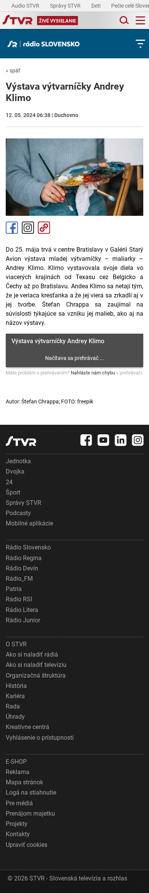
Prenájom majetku (30, 813)
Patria (14, 589)
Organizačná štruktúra (36, 675)
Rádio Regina (24, 558)
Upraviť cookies (26, 844)
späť (13, 70)
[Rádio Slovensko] (45, 43)
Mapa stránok (24, 782)
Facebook (12, 228)
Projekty (17, 823)
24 (9, 482)
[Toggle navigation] (140, 20)
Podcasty (18, 513)
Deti (96, 6)
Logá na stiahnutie (31, 792)
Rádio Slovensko (28, 547)
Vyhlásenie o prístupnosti (40, 737)
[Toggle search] (123, 20)
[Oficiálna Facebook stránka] (86, 440)
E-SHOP (16, 761)
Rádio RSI (19, 599)
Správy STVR (66, 6)
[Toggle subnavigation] (140, 44)
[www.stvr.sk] (21, 441)
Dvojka (15, 471)
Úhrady (15, 716)
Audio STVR (25, 6)
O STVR (16, 644)
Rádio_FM (19, 578)
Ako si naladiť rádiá (32, 654)
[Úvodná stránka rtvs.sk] (17, 20)
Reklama (17, 772)
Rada (13, 706)
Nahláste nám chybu (93, 373)
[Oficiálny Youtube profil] (103, 440)
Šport (13, 492)
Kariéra (15, 696)
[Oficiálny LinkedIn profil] (120, 440)
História (16, 685)
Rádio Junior (23, 620)
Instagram (28, 228)
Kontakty (18, 834)
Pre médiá (19, 803)
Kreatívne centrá (27, 727)
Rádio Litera (22, 610)
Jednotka (18, 461)
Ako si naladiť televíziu (36, 664)
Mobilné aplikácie (29, 523)
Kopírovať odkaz (44, 228)
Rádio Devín (22, 568)
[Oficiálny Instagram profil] (138, 440)
